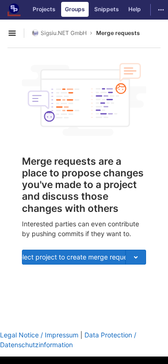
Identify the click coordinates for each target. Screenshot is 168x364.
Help (134, 9)
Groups (75, 9)
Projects (44, 9)
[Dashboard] (14, 9)
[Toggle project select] (136, 257)
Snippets (106, 9)
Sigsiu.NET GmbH (64, 32)
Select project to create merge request (74, 257)
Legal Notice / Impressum (39, 335)
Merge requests (118, 32)
